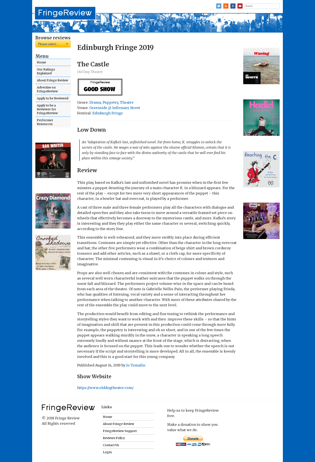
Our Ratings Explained (46, 71)
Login (107, 452)
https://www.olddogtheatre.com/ (105, 388)
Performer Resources (45, 122)
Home (41, 62)
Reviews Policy (114, 438)
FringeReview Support (120, 431)
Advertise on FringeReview (47, 89)
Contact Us (111, 445)
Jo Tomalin (135, 365)
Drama (95, 102)
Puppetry (110, 102)
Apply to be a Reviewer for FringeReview (47, 109)
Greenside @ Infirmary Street (114, 108)
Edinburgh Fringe (107, 113)
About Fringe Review (52, 80)
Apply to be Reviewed (52, 98)
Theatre (127, 102)
